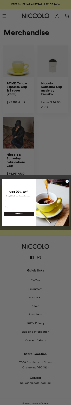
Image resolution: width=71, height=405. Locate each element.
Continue (18, 214)
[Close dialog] (67, 181)
